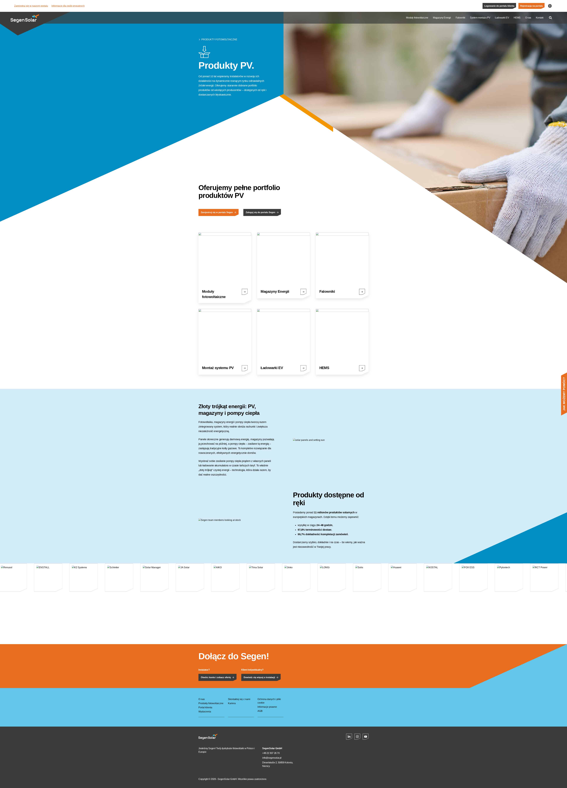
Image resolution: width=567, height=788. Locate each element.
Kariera (232, 703)
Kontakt (539, 17)
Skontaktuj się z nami (239, 699)
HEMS (517, 17)
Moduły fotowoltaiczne (417, 17)
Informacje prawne (267, 707)
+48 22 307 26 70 (271, 753)
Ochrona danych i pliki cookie (269, 701)
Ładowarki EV (502, 17)
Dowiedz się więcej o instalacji (259, 677)
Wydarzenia (204, 711)
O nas (528, 17)
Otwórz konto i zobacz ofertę (216, 677)
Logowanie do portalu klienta (499, 6)
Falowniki (460, 17)
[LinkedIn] (349, 737)
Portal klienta (205, 707)
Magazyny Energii (442, 17)
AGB (260, 711)
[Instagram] (357, 737)
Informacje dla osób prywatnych (68, 6)
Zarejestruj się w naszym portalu (31, 6)
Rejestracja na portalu (531, 6)
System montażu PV (480, 17)
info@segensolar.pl (271, 758)
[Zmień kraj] (550, 6)
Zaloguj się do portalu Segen (260, 212)
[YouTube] (366, 737)
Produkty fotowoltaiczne (219, 39)
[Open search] (550, 17)
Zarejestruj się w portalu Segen (217, 212)
